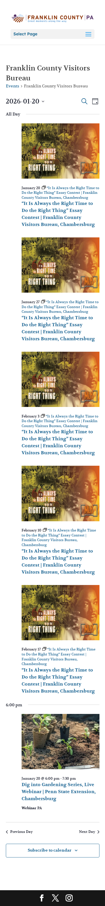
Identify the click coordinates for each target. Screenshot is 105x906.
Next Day (87, 831)
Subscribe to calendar (49, 850)
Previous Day (21, 831)
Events (12, 86)
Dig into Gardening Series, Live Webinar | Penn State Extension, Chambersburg (59, 792)
